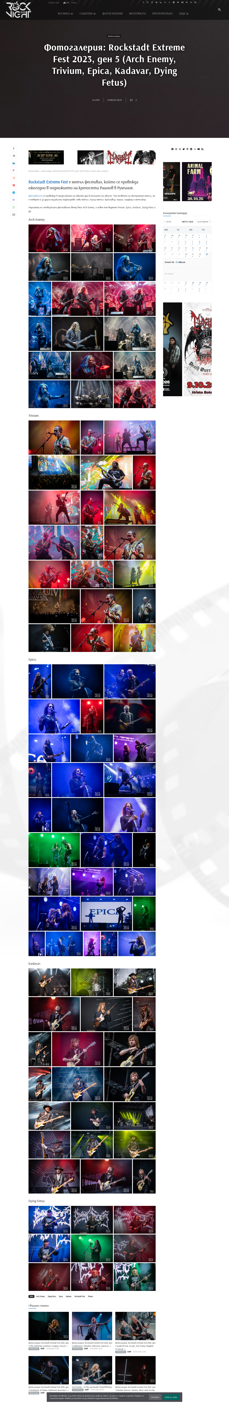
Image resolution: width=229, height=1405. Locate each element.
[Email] (13, 214)
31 (193, 235)
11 (172, 248)
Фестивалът (35, 195)
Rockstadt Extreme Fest (48, 181)
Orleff (97, 100)
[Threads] (152, 2)
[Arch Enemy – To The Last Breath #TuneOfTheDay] (92, 1370)
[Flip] (13, 185)
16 (207, 248)
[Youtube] (182, 2)
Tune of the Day (78, 1390)
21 (193, 254)
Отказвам (155, 1397)
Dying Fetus (52, 1296)
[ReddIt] (13, 178)
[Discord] (178, 2)
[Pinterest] (169, 2)
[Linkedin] (160, 2)
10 (165, 248)
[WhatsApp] (13, 207)
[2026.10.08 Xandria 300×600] (186, 395)
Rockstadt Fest (80, 1296)
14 (193, 248)
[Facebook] (143, 2)
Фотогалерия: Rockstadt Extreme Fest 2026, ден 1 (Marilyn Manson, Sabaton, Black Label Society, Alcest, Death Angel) (135, 1390)
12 (179, 248)
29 (179, 235)
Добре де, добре (171, 1397)
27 (165, 235)
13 (186, 248)
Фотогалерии (114, 36)
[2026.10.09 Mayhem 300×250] (187, 200)
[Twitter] (165, 2)
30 (186, 235)
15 (200, 248)
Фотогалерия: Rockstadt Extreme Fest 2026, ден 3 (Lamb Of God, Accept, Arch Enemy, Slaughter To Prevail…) (135, 1346)
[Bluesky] (156, 2)
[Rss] (191, 2)
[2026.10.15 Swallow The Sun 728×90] (92, 157)
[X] (13, 156)
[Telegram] (174, 2)
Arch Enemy (40, 1296)
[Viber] (13, 200)
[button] (219, 10)
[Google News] (195, 2)
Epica (61, 1296)
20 (186, 254)
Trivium (90, 1296)
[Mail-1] (186, 2)
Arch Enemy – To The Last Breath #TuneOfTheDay (92, 1387)
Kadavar (69, 1296)
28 (172, 235)
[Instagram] (148, 2)
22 (200, 254)
